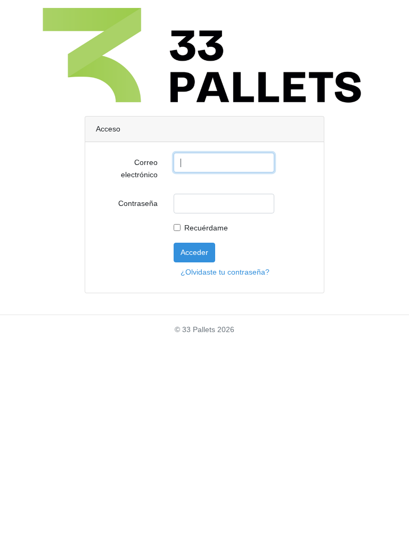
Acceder (194, 252)
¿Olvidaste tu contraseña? (225, 272)
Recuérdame (206, 228)
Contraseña (138, 203)
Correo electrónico (139, 168)
